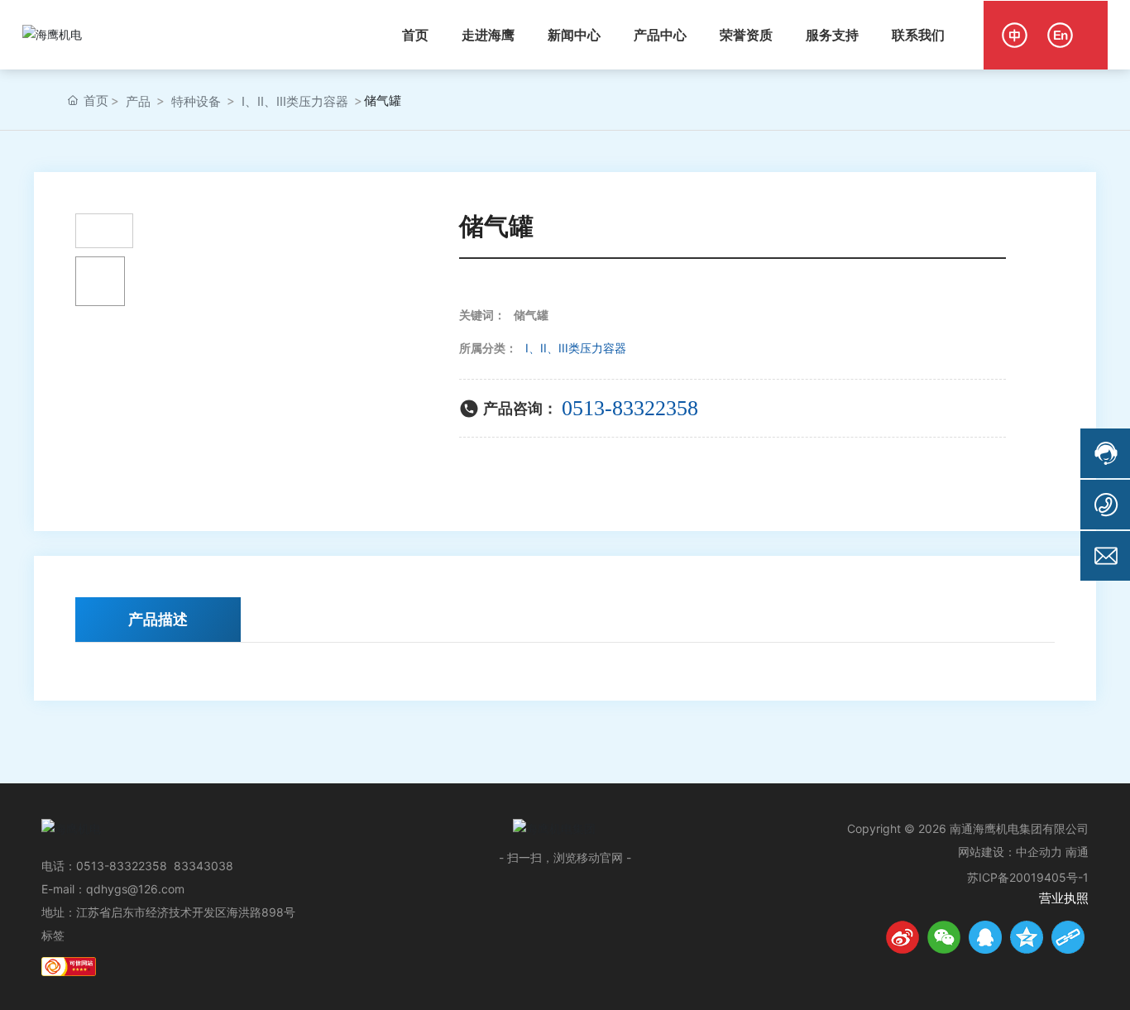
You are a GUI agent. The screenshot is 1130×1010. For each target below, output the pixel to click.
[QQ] (985, 937)
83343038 (203, 866)
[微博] (902, 937)
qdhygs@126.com (135, 889)
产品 (138, 101)
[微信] (943, 937)
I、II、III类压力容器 (295, 101)
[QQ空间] (1026, 937)
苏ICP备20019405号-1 (1028, 877)
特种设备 (196, 101)
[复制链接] (1068, 937)
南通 (1077, 852)
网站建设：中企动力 (1010, 852)
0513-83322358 (630, 408)
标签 (53, 935)
